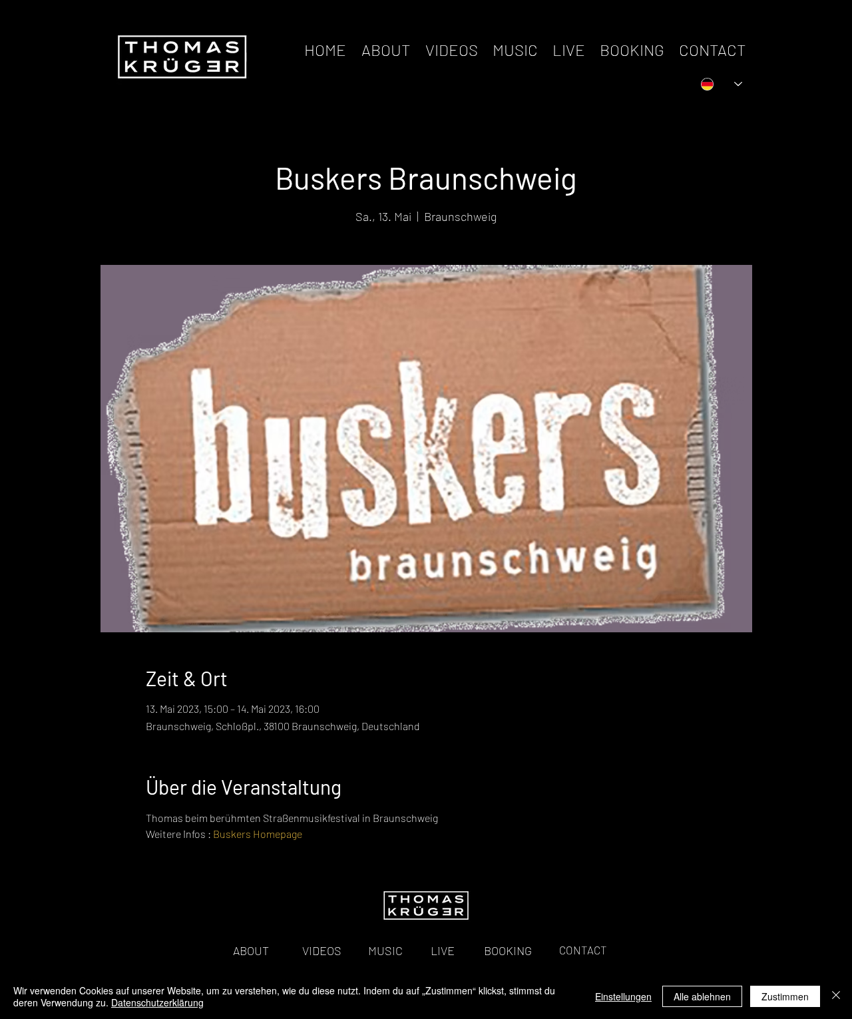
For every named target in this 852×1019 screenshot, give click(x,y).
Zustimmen (785, 996)
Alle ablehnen (702, 996)
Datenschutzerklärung (157, 1002)
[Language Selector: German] (721, 84)
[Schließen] (836, 996)
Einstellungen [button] (623, 996)
